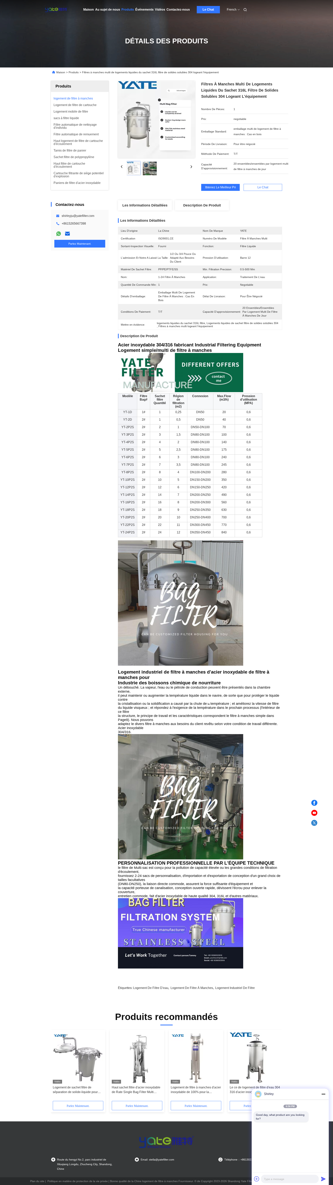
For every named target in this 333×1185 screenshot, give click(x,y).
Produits (127, 9)
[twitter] (314, 822)
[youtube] (314, 812)
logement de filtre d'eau (150, 988)
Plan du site (37, 1181)
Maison (88, 9)
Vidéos (160, 9)
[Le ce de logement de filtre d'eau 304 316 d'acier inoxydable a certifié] (255, 1058)
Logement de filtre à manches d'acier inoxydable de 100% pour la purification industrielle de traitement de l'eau (196, 1090)
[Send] (323, 1179)
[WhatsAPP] (59, 234)
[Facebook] (314, 802)
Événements (144, 9)
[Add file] (256, 1179)
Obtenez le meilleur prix (220, 187)
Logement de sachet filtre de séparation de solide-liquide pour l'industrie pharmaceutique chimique (77, 1090)
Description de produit (202, 205)
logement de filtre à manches (192, 988)
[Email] (67, 234)
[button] (58, 1067)
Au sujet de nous (107, 9)
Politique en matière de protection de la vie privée (77, 1181)
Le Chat (208, 9)
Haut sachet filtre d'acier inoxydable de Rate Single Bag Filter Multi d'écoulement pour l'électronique (136, 1090)
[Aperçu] (56, 9)
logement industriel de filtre (235, 988)
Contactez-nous (178, 9)
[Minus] (323, 1094)
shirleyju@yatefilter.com (78, 215)
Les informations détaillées (144, 205)
